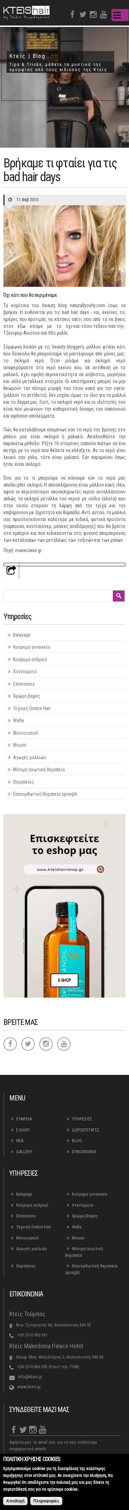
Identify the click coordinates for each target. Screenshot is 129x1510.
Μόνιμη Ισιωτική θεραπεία (39, 769)
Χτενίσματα (24, 671)
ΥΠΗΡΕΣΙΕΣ (82, 1118)
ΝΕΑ (19, 1140)
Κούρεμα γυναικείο (32, 647)
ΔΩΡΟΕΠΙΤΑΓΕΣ (85, 1129)
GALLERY (24, 1151)
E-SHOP (64, 980)
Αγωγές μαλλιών (29, 757)
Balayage (22, 635)
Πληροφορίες (46, 1501)
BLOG (77, 1140)
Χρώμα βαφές (26, 696)
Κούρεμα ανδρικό (30, 659)
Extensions (24, 684)
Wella (18, 720)
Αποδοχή (15, 1501)
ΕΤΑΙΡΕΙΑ (24, 1118)
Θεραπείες (23, 782)
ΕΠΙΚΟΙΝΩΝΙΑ (84, 1151)
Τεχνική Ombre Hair (32, 708)
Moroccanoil (25, 733)
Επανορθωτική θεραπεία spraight (45, 794)
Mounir (19, 745)
